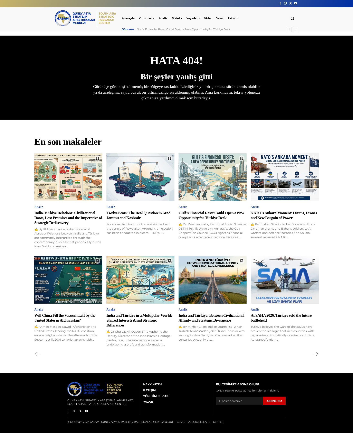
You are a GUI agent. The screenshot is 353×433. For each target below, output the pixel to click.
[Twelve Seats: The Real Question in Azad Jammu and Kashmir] (140, 177)
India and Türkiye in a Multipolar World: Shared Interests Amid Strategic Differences (139, 320)
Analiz (38, 207)
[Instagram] (285, 3)
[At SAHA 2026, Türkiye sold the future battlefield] (285, 280)
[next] (295, 29)
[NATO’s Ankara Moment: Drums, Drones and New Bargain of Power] (285, 177)
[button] (292, 18)
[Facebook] (280, 3)
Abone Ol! (274, 401)
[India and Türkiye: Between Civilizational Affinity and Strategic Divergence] (213, 280)
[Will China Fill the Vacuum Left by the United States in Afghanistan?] (68, 280)
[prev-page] (37, 354)
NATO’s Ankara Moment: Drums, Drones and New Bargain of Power (182, 29)
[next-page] (315, 354)
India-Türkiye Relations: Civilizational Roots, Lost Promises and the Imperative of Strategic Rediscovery (68, 218)
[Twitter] (290, 3)
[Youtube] (295, 3)
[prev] (289, 29)
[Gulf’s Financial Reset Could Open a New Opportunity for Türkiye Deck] (213, 177)
